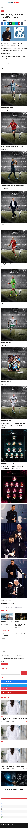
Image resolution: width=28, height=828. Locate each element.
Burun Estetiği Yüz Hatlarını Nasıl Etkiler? (12, 743)
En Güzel (8, 603)
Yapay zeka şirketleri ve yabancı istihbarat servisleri (12, 790)
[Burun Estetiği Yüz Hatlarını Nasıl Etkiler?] (14, 732)
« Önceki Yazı (9, 607)
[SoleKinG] (1, 20)
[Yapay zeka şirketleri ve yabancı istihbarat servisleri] (14, 778)
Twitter (8, 685)
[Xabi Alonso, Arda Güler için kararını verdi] (7, 616)
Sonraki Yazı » (18, 607)
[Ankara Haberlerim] (14, 2)
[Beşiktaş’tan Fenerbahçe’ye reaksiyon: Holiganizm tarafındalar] (21, 616)
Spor (7, 7)
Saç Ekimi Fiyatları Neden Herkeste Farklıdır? (13, 766)
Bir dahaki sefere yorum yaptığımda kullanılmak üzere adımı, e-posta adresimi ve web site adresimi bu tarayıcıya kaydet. (14, 660)
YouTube (8, 692)
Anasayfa (3, 7)
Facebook (8, 681)
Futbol (12, 603)
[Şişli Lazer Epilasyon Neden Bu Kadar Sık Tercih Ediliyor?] (14, 707)
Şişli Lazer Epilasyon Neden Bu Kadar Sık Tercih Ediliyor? (14, 718)
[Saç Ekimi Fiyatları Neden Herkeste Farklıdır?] (14, 755)
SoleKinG (5, 20)
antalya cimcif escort (5, 826)
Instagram (8, 688)
